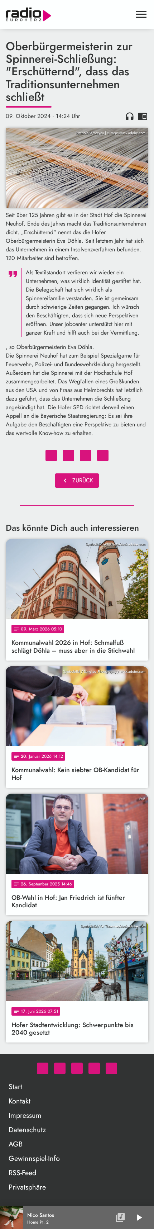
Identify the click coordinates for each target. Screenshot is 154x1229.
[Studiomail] (94, 1068)
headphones (130, 116)
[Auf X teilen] (68, 455)
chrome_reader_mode (143, 116)
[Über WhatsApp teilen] (85, 455)
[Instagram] (77, 1068)
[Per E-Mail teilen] (103, 455)
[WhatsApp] (42, 1068)
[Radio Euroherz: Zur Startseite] (68, 14)
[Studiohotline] (111, 1068)
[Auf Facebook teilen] (51, 455)
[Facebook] (60, 1068)
